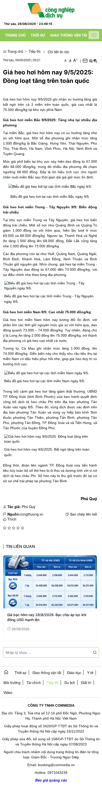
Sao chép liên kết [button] (83, 514)
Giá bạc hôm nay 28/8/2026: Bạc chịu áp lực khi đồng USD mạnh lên (46, 617)
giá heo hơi (80, 220)
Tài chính (33, 682)
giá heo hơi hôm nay (43, 133)
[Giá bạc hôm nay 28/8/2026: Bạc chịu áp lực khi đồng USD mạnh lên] (50, 581)
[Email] (85, 60)
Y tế (90, 672)
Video (7, 692)
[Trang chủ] (51, 10)
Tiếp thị (34, 51)
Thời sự (38, 35)
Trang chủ (15, 35)
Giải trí (86, 682)
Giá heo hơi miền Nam (22, 320)
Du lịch (69, 682)
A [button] (65, 60)
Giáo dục (74, 672)
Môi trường (12, 682)
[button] (91, 60)
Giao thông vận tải (68, 35)
